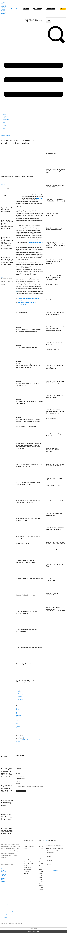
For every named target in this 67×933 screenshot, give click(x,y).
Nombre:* (18, 773)
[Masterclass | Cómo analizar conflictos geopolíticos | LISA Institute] (29, 492)
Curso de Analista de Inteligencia (52, 214)
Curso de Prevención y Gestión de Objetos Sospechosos (55, 464)
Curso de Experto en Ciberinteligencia (52, 579)
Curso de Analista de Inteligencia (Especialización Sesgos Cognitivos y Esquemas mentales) (55, 245)
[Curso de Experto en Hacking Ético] (56, 558)
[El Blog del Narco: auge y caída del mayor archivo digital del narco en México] (29, 321)
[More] (29, 731)
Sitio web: (18, 783)
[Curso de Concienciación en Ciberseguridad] (56, 507)
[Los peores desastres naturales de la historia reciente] (29, 375)
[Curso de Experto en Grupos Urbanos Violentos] (56, 389)
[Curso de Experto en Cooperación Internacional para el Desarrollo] (29, 552)
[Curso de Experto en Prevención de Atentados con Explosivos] (56, 375)
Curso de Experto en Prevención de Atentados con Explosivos (55, 382)
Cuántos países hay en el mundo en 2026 (28, 347)
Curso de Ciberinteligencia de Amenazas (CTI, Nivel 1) (55, 528)
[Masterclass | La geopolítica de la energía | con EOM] (29, 528)
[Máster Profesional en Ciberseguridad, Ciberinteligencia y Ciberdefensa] (56, 601)
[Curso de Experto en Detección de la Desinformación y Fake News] (56, 163)
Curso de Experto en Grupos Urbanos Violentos (54, 396)
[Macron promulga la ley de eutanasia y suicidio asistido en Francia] (7, 796)
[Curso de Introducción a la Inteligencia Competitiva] (56, 221)
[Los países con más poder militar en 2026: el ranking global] (29, 393)
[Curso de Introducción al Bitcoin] (56, 494)
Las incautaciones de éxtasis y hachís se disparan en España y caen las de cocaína (28, 420)
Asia (18, 693)
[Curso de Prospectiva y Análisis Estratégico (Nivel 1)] (56, 179)
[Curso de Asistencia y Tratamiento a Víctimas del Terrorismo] (56, 442)
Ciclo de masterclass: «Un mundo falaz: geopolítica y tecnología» (28, 483)
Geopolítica (20, 697)
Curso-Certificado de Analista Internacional (28, 304)
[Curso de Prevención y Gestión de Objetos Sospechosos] (56, 457)
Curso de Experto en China (24, 664)
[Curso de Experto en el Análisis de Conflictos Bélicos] (56, 306)
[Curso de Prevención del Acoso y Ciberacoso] (56, 472)
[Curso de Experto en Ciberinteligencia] (56, 572)
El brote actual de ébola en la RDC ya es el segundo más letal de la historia (7, 831)
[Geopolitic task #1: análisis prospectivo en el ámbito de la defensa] (29, 456)
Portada (3, 135)
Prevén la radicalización (52, 349)
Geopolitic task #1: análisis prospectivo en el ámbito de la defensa (29, 465)
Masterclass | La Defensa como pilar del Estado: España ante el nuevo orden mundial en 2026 (7, 261)
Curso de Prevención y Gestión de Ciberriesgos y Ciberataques (55, 543)
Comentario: (18, 768)
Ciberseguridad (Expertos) (53, 549)
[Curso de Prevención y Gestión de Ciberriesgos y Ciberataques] (56, 535)
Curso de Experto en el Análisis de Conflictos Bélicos (55, 313)
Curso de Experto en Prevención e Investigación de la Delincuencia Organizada (55, 328)
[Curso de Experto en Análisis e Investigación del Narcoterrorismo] (56, 359)
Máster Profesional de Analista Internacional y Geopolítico (25, 681)
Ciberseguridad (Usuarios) (53, 485)
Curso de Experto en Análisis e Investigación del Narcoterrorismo (55, 366)
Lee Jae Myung (21, 701)
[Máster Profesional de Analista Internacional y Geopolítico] (29, 672)
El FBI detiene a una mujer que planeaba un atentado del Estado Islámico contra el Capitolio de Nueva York (29, 365)
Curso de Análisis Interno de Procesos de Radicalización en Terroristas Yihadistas (55, 411)
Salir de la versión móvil (33, 931)
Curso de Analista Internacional (25, 595)
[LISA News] (3, 183)
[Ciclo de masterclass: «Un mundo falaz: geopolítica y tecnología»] (29, 474)
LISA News (3, 184)
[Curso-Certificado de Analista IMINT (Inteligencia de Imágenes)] (56, 253)
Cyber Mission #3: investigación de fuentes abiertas (6, 209)
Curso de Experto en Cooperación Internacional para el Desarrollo (26, 561)
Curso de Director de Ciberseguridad (52, 594)
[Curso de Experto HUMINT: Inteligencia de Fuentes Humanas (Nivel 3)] (56, 269)
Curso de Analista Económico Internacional (29, 647)
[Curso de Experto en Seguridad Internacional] (29, 570)
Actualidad (8, 135)
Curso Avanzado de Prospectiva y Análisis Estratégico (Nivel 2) (55, 200)
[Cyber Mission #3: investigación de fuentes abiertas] (7, 203)
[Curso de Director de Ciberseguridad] (56, 587)
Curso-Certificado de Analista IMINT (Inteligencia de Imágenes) (55, 261)
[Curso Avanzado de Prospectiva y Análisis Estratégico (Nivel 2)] (56, 193)
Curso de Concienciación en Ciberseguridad (54, 514)
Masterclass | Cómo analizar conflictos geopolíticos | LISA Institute (28, 501)
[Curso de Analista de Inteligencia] (56, 207)
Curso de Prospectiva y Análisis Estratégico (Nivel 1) (55, 186)
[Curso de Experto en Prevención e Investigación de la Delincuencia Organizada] (56, 320)
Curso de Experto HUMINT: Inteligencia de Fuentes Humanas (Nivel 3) (54, 277)
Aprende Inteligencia (51, 153)
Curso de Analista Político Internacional (27, 302)
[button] (56, 43)
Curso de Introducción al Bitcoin (55, 501)
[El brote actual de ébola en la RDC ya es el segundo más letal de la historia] (7, 824)
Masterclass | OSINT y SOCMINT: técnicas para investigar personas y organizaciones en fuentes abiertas (7, 224)
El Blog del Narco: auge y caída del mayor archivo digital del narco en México (28, 330)
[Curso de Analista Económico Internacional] (29, 639)
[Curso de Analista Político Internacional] (56, 336)
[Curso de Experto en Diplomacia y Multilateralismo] (29, 621)
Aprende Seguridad (51, 418)
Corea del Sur (20, 694)
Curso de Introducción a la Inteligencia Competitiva (54, 228)
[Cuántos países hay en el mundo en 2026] (29, 339)
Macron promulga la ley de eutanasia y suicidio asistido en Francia (7, 803)
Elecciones (20, 696)
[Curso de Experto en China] (29, 655)
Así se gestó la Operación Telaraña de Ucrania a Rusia (27, 737)
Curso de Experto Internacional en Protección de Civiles (26, 612)
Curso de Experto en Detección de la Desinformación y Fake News (55, 170)
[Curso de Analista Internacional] (29, 586)
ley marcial (39, 198)
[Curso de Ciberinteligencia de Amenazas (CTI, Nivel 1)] (56, 521)
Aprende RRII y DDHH (52, 284)
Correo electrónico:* (20, 778)
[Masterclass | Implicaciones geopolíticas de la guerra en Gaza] (29, 510)
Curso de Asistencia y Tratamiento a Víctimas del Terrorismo (54, 449)
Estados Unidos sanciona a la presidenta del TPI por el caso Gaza (6, 817)
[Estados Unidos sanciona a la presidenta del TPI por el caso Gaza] (7, 810)
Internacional (19, 327)
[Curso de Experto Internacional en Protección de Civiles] (29, 603)
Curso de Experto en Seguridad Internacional (29, 578)
